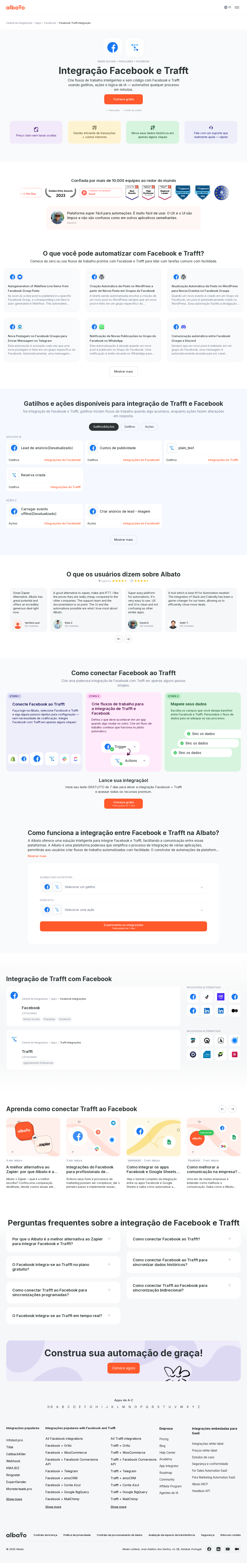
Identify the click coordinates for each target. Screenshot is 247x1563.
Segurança (207, 1534)
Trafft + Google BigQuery (129, 1492)
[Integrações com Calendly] (234, 1040)
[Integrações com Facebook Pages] (193, 1010)
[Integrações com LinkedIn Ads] (220, 1010)
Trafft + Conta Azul (125, 1485)
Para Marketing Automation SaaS (213, 1477)
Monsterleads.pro (19, 1489)
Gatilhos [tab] (129, 426)
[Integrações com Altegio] (220, 1040)
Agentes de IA (168, 1493)
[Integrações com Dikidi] (193, 1054)
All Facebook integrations (64, 1439)
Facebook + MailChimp (62, 1499)
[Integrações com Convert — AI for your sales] (220, 996)
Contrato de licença (45, 1534)
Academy (165, 1459)
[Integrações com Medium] (234, 1010)
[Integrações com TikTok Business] (207, 996)
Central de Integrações (19, 22)
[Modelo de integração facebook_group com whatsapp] (123, 340)
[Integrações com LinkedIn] (207, 1010)
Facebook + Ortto (58, 1445)
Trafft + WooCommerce (128, 1452)
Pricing (163, 1439)
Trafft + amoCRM (123, 1478)
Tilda (9, 1447)
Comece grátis (123, 99)
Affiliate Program (170, 1486)
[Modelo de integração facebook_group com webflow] (41, 290)
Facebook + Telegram (61, 1471)
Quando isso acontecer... (57, 877)
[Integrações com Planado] (220, 1054)
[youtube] (228, 1549)
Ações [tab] (149, 426)
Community (167, 1479)
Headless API (201, 1491)
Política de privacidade (77, 1534)
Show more (14, 1499)
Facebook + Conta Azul (62, 1485)
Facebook (50, 22)
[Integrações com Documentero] (207, 1054)
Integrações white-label (207, 1444)
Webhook (13, 1461)
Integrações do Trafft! (223, 460)
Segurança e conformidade (210, 1464)
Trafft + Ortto (120, 1445)
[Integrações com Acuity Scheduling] (207, 1040)
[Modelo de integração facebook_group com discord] (205, 340)
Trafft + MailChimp (124, 1499)
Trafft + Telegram (123, 1471)
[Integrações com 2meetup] (193, 1040)
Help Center (167, 1452)
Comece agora (123, 1368)
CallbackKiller (16, 1454)
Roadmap (165, 1473)
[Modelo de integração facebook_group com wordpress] (123, 290)
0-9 (50, 1407)
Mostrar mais (123, 371)
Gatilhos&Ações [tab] (103, 426)
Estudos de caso (203, 1457)
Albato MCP (200, 1484)
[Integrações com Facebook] (193, 996)
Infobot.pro (14, 1440)
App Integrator (168, 1466)
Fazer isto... (47, 900)
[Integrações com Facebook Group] (234, 996)
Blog (162, 1446)
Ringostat (13, 1475)
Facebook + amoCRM (61, 1478)
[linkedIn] (218, 1549)
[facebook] (209, 1549)
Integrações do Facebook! (62, 460)
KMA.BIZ (12, 1468)
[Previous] (119, 639)
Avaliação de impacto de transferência (172, 1534)
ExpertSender (16, 1482)
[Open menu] (237, 7)
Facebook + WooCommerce (66, 1452)
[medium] (237, 1549)
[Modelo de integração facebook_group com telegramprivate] (41, 340)
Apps (38, 22)
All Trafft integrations (126, 1439)
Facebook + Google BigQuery (67, 1492)
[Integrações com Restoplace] (234, 1054)
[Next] (128, 639)
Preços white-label (204, 1450)
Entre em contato (231, 1534)
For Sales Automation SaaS (209, 1470)
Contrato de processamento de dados (119, 1534)
